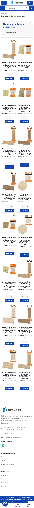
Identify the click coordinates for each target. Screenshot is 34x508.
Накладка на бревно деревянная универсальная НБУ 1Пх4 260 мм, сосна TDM (9, 65)
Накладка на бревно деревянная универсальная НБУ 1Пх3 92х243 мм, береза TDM (9, 330)
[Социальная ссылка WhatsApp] (3, 445)
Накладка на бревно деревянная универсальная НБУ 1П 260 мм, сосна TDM (9, 284)
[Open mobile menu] (2, 8)
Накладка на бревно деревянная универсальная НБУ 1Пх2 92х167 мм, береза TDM (9, 375)
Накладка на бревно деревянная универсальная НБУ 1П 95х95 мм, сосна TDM (9, 108)
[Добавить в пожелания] (14, 40)
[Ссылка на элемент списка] (17, 428)
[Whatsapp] (5, 503)
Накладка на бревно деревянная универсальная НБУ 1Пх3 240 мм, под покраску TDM (9, 197)
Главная (4, 14)
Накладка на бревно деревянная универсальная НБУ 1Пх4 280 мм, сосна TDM (25, 284)
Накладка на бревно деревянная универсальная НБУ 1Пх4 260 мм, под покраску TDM (25, 151)
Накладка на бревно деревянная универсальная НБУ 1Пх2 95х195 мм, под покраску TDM (25, 108)
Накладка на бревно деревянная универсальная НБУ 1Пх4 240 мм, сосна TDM (9, 151)
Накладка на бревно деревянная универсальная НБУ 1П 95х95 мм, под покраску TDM (9, 240)
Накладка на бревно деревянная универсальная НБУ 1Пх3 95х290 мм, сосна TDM (25, 375)
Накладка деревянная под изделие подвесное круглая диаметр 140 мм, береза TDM (25, 197)
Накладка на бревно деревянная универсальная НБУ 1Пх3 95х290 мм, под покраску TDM (25, 330)
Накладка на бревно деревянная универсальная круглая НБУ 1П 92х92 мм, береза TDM (25, 241)
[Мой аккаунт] (32, 8)
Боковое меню (11, 32)
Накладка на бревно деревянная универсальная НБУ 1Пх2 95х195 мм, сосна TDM (25, 65)
